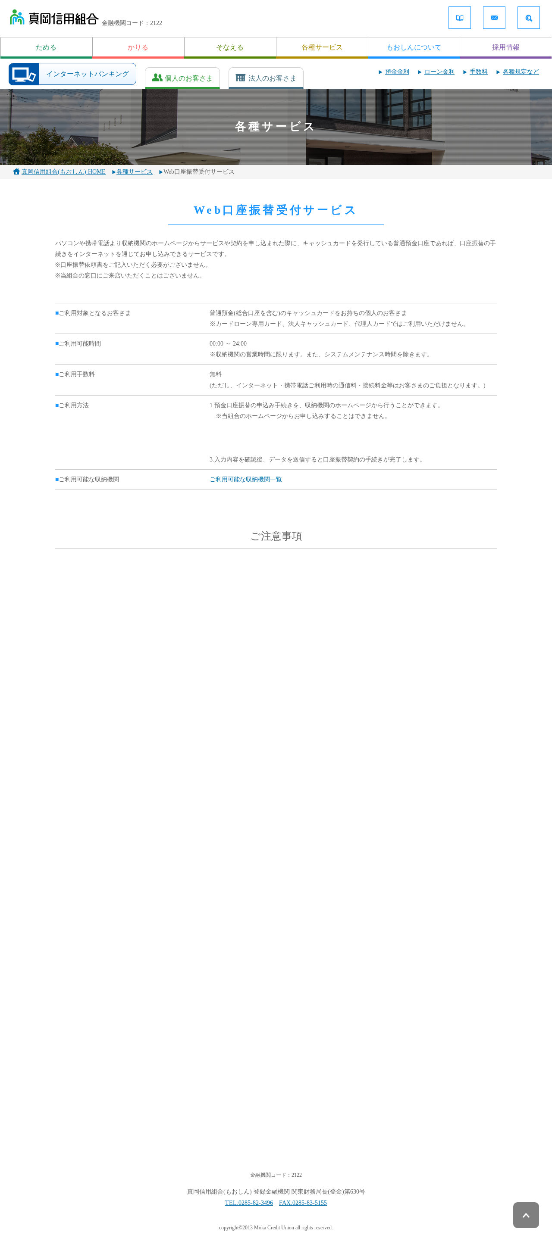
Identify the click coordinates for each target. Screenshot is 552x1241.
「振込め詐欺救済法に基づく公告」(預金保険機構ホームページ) (205, 866)
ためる (46, 47)
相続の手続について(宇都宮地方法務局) (373, 793)
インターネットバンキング (87, 74)
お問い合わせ (389, 1100)
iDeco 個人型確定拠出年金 (97, 861)
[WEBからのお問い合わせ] (494, 17)
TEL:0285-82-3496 (249, 1203)
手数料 (479, 72)
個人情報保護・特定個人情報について (267, 1086)
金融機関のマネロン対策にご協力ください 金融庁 (276, 1007)
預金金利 (397, 72)
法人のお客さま (272, 78)
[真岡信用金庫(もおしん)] (54, 19)
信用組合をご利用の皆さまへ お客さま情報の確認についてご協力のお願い (335, 935)
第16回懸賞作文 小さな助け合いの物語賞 (96, 930)
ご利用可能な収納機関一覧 (246, 479)
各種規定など (521, 72)
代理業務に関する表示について (413, 1114)
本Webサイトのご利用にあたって (260, 1100)
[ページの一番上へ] (526, 1215)
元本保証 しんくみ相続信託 (268, 788)
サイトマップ (234, 1114)
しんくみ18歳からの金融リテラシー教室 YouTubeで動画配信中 (434, 866)
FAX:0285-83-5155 (303, 1203)
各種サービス (322, 47)
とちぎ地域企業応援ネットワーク (474, 788)
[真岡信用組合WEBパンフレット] (459, 17)
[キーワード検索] (529, 17)
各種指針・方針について (404, 1086)
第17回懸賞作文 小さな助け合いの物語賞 (216, 930)
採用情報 (506, 47)
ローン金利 (439, 72)
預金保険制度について (92, 1100)
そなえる (230, 47)
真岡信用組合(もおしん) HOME (64, 171)
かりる (138, 47)
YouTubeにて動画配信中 (292, 861)
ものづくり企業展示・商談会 (171, 788)
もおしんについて (414, 47)
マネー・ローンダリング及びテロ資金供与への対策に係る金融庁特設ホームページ (454, 940)
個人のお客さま (189, 78)
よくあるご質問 (83, 1114)
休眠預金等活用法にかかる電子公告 (77, 793)
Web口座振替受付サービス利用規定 (276, 640)
